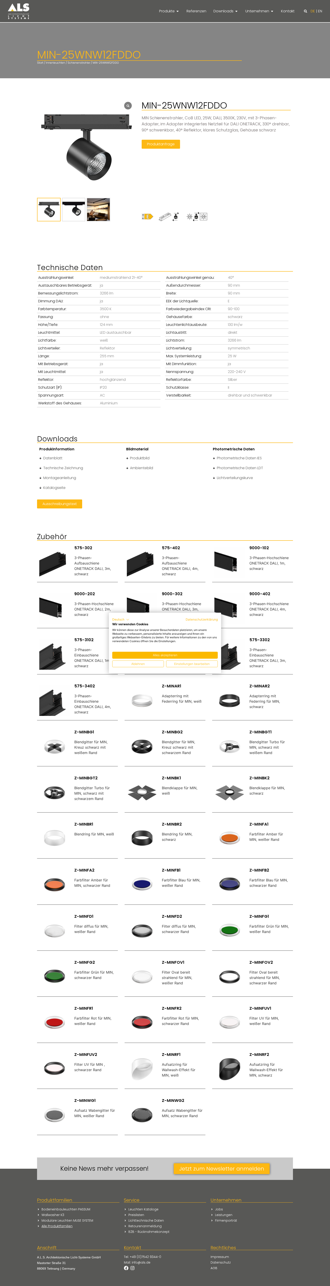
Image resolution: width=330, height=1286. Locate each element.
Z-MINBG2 (172, 732)
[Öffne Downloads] (236, 11)
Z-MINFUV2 (85, 1054)
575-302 (83, 548)
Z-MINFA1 (258, 824)
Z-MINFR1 (83, 1008)
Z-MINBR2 (172, 824)
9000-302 (172, 594)
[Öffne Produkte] (177, 11)
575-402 (171, 548)
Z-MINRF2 (259, 1054)
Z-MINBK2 (259, 778)
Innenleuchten (55, 63)
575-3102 (84, 640)
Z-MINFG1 (259, 916)
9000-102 (259, 548)
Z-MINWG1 (85, 1100)
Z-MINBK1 (171, 778)
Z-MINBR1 (83, 824)
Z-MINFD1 (83, 916)
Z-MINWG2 (173, 1100)
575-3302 (259, 640)
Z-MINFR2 (172, 1008)
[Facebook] (126, 1268)
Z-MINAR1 (171, 686)
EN (320, 11)
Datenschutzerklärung (202, 619)
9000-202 (84, 594)
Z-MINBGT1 (260, 732)
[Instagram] (132, 1268)
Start (40, 63)
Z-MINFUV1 (260, 1008)
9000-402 (259, 594)
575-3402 (84, 686)
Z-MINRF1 (171, 1054)
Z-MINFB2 (259, 870)
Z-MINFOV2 (261, 962)
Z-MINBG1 (84, 732)
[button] (305, 11)
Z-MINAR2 (259, 686)
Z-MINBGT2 (86, 778)
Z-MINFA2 (84, 870)
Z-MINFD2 (172, 916)
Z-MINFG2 (84, 962)
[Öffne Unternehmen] (272, 11)
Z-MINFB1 (171, 870)
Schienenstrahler (79, 63)
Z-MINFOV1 (173, 962)
